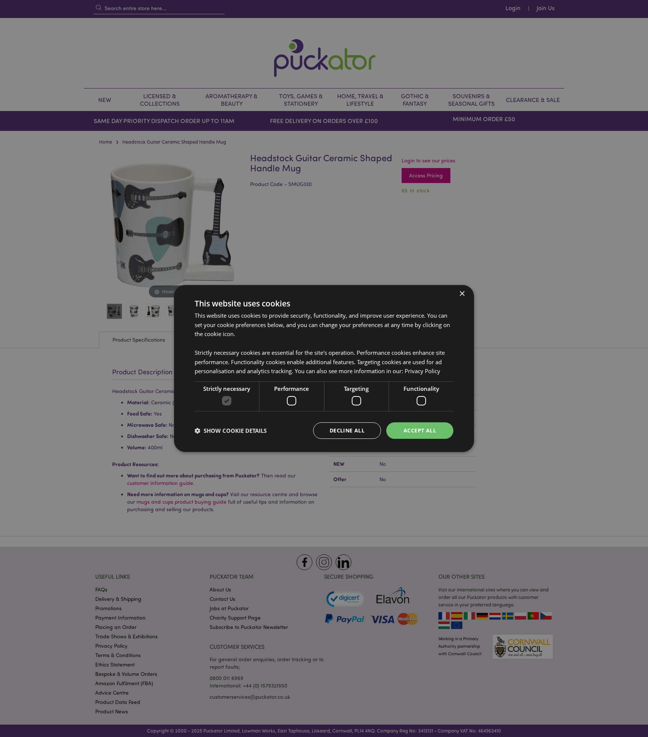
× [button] (462, 294)
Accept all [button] (420, 430)
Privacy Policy (422, 371)
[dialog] (324, 368)
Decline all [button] (347, 430)
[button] (231, 430)
